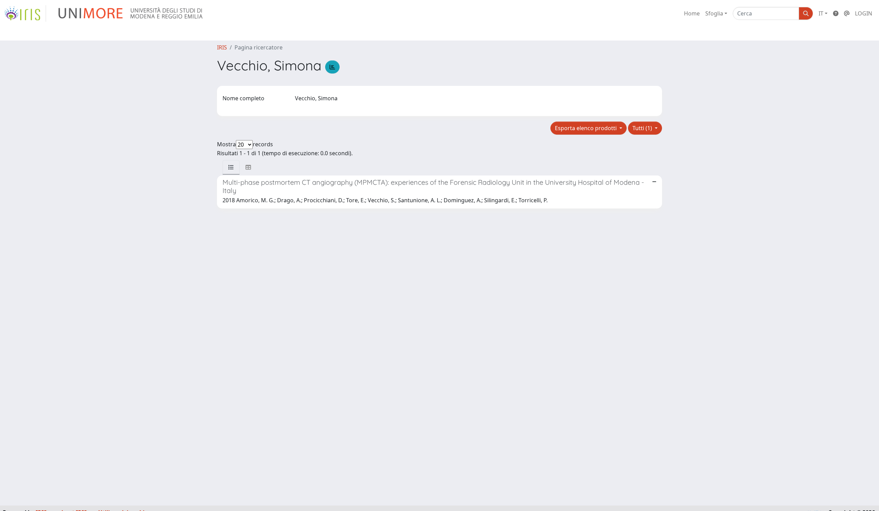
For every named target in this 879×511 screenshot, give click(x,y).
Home (692, 13)
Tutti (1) (642, 128)
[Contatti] (846, 13)
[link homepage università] (131, 13)
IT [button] (821, 13)
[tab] (231, 167)
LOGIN (863, 13)
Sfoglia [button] (714, 13)
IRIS (222, 47)
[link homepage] (25, 13)
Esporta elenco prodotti (586, 128)
